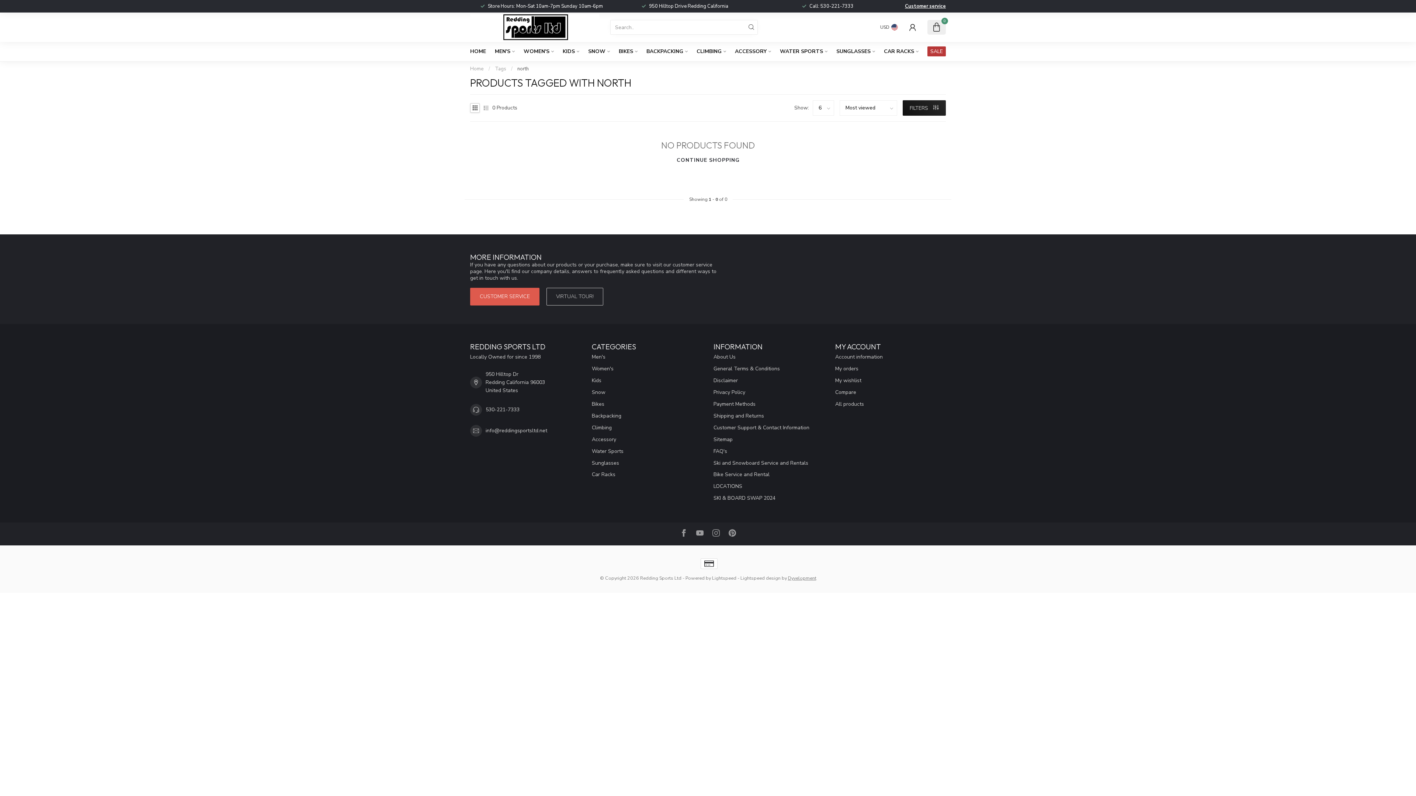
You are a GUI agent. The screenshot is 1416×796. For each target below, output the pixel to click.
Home (478, 51)
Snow (596, 51)
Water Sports (801, 51)
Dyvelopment (802, 578)
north (523, 69)
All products (849, 404)
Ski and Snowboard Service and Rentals (761, 463)
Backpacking (664, 51)
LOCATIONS (728, 486)
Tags (500, 69)
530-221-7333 (837, 6)
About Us (725, 356)
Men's (502, 51)
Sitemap (723, 439)
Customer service (925, 6)
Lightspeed (724, 578)
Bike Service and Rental (742, 474)
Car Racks (899, 51)
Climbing (709, 51)
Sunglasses (853, 51)
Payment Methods (735, 404)
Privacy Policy (729, 392)
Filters (920, 108)
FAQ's (720, 451)
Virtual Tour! (575, 296)
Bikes (626, 51)
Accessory (751, 51)
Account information (859, 356)
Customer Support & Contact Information (761, 427)
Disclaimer (726, 380)
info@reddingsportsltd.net (516, 430)
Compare (845, 392)
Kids (569, 51)
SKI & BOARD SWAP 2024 (744, 498)
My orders (846, 368)
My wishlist (848, 380)
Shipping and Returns (739, 415)
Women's (536, 51)
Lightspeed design (760, 578)
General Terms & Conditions (747, 368)
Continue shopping (708, 160)
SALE (936, 51)
